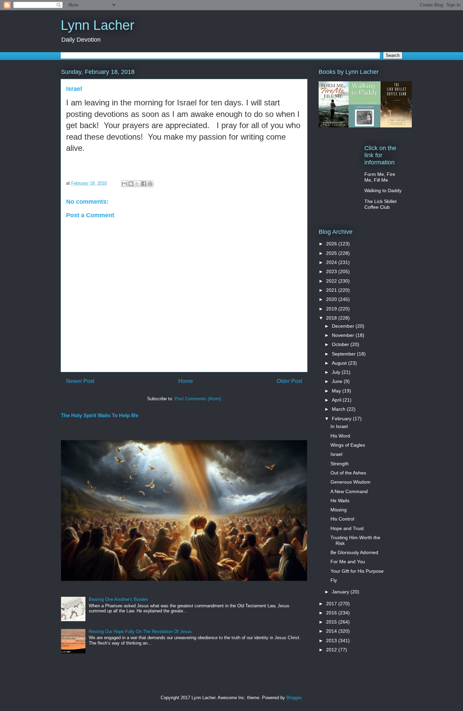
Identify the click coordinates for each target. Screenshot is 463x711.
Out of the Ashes (348, 472)
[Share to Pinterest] (150, 183)
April (337, 400)
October (341, 344)
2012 (332, 649)
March (339, 409)
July (337, 372)
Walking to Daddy (383, 190)
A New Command (349, 491)
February (342, 418)
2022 (332, 281)
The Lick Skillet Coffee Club (380, 204)
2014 (332, 631)
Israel (336, 454)
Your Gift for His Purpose (357, 571)
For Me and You (347, 561)
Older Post (289, 381)
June (338, 381)
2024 (332, 262)
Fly (333, 580)
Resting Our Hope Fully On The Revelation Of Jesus (140, 631)
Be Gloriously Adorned (354, 552)
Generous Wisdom (350, 482)
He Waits (339, 500)
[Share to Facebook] (143, 183)
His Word (340, 436)
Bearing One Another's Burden (118, 599)
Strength (339, 463)
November (344, 335)
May (337, 390)
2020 (332, 299)
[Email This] (124, 183)
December (344, 326)
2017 (332, 603)
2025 (332, 253)
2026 (332, 243)
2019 (332, 308)
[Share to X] (137, 183)
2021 (332, 290)
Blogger (293, 697)
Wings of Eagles (347, 445)
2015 (332, 622)
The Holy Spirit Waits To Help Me (99, 415)
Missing (338, 509)
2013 (332, 640)
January (341, 591)
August (340, 363)
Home (185, 381)
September (344, 354)
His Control (342, 519)
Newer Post (80, 381)
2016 (332, 612)
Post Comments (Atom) (198, 398)
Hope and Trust (347, 528)
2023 (332, 271)
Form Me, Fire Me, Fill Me (379, 177)
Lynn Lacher (97, 25)
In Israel (339, 426)
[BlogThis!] (130, 183)
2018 (332, 318)
